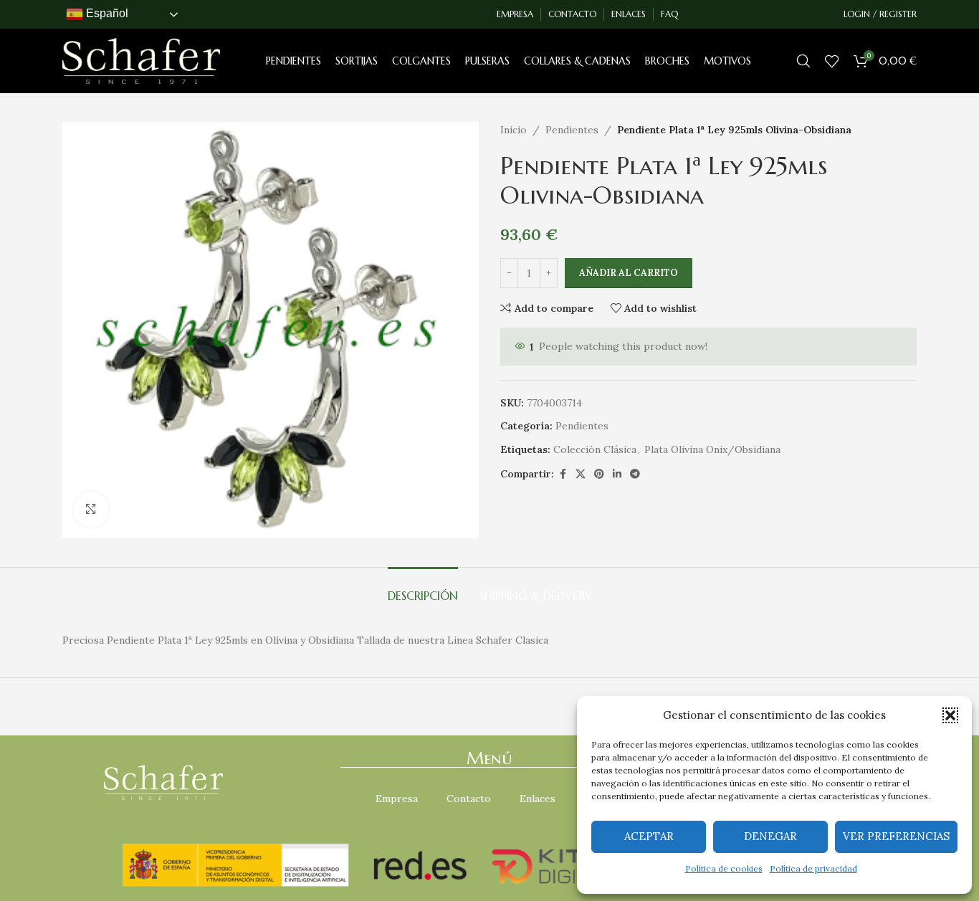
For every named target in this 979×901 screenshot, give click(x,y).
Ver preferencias (896, 836)
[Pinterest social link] (599, 474)
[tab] (423, 589)
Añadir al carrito (628, 273)
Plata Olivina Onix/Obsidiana (712, 449)
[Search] (803, 61)
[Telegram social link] (635, 474)
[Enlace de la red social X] (580, 474)
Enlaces (537, 798)
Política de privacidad (813, 868)
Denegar (770, 836)
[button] (950, 715)
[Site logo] (141, 60)
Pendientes (571, 129)
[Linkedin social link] (617, 474)
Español (105, 13)
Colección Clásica (594, 449)
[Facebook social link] (562, 474)
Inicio (513, 129)
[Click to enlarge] (91, 510)
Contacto (468, 798)
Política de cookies (724, 868)
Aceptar (649, 836)
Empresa (397, 798)
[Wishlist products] (832, 61)
